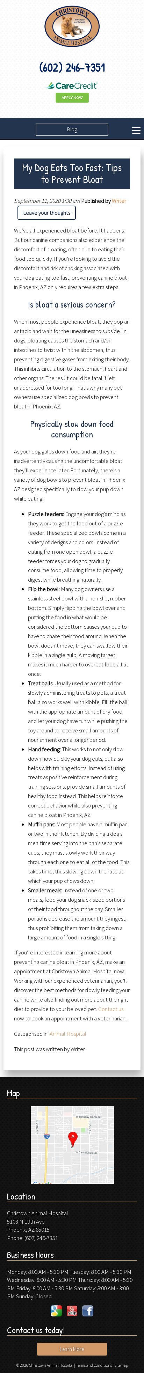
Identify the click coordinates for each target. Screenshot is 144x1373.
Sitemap (121, 1365)
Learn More (72, 1349)
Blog (72, 129)
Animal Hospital (68, 1034)
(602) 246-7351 (41, 1238)
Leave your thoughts (46, 212)
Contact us (110, 1009)
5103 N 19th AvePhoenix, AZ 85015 (28, 1226)
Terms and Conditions (94, 1365)
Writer (119, 201)
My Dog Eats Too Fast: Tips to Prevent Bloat (72, 173)
